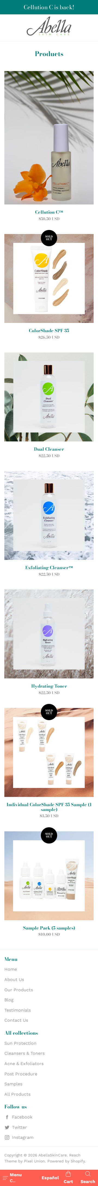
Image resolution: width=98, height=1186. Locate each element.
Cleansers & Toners (24, 1053)
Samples (13, 1083)
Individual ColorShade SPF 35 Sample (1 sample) (49, 807)
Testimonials (17, 1010)
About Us (14, 979)
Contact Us (16, 1020)
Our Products (18, 989)
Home (10, 969)
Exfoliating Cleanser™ (49, 567)
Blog (9, 999)
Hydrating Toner (49, 686)
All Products (17, 1094)
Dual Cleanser (49, 449)
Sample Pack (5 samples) (49, 928)
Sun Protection (20, 1043)
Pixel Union (34, 1161)
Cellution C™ (49, 212)
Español (50, 1177)
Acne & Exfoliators (24, 1063)
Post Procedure (20, 1073)
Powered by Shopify (66, 1161)
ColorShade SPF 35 (49, 330)
